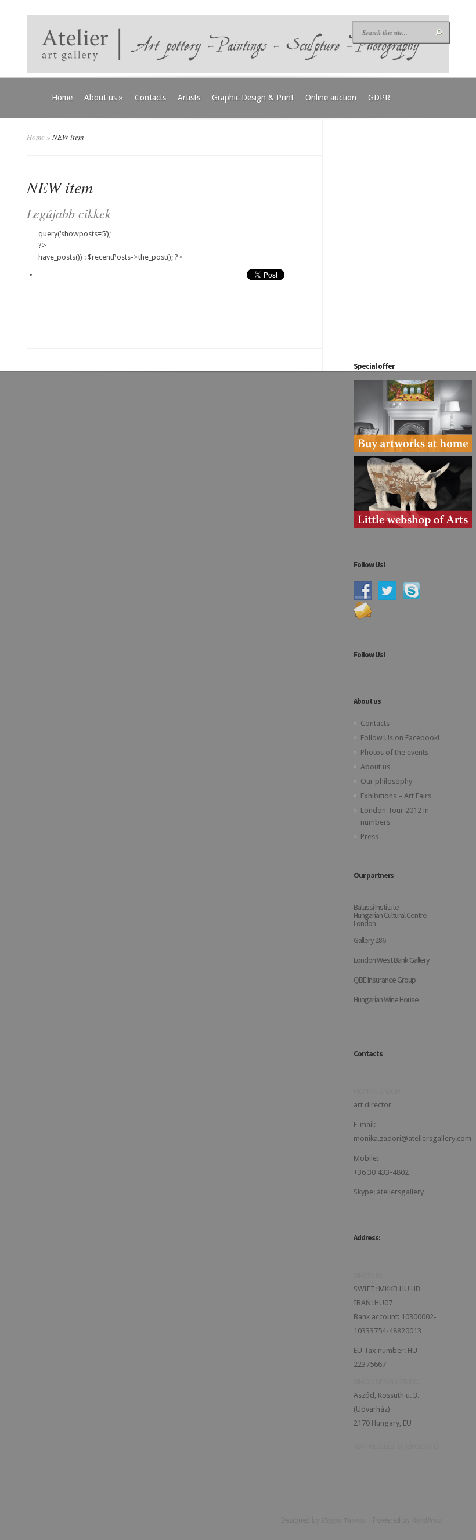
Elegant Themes (342, 1519)
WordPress (426, 1519)
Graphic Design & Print (253, 97)
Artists (189, 97)
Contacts (150, 97)
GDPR (379, 97)
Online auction (330, 97)
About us (103, 97)
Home (62, 97)
